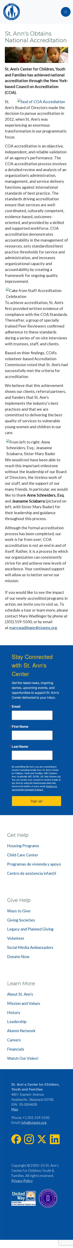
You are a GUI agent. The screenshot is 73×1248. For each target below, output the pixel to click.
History (13, 1012)
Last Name (20, 746)
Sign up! (37, 801)
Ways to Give (18, 910)
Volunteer (15, 938)
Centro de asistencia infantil (31, 873)
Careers (14, 1039)
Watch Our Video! (23, 1058)
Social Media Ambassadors (30, 947)
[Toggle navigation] (66, 12)
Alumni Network (21, 1030)
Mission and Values (23, 1003)
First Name (20, 726)
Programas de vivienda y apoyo (34, 864)
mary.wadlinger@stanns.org (33, 627)
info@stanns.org (33, 1123)
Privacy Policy (22, 1181)
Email (16, 706)
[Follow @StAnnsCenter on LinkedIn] (55, 1139)
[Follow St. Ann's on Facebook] (16, 1139)
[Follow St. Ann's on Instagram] (29, 1139)
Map (14, 1109)
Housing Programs (23, 845)
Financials (15, 1049)
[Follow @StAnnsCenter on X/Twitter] (42, 1139)
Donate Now (18, 956)
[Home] (11, 12)
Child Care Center (22, 854)
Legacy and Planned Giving (30, 929)
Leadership (16, 1021)
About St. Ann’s (20, 994)
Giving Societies (21, 920)
